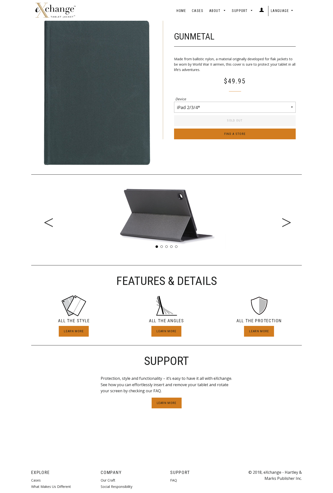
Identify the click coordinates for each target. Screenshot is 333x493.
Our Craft (108, 480)
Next (305, 215)
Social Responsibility (116, 486)
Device (180, 99)
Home (181, 11)
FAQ (173, 480)
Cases (197, 11)
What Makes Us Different (51, 486)
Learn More (74, 331)
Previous (27, 215)
